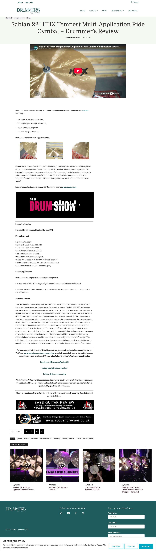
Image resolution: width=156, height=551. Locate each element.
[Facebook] (26, 431)
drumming (57, 438)
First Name (112, 513)
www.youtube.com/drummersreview (39, 353)
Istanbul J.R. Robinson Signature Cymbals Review (23, 488)
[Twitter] (83, 513)
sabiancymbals (88, 438)
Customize (116, 546)
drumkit (26, 438)
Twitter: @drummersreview (54, 374)
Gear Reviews (19, 18)
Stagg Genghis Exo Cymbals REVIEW (92, 488)
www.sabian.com (69, 187)
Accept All (146, 546)
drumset (71, 438)
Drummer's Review (73, 37)
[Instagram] (61, 513)
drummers (34, 438)
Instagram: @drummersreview (54, 368)
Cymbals (9, 18)
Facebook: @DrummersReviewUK (54, 362)
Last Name (112, 523)
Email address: (114, 532)
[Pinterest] (37, 431)
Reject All (131, 546)
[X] (31, 431)
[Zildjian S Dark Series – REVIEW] (62, 465)
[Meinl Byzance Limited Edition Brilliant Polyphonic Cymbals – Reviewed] (135, 465)
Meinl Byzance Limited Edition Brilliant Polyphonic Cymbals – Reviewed (132, 489)
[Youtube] (68, 513)
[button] (134, 2)
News (28, 18)
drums (65, 438)
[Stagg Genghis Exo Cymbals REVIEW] (99, 465)
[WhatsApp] (42, 431)
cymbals (19, 438)
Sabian (85, 110)
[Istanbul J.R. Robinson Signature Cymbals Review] (26, 465)
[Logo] (35, 11)
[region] (78, 544)
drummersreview (45, 438)
